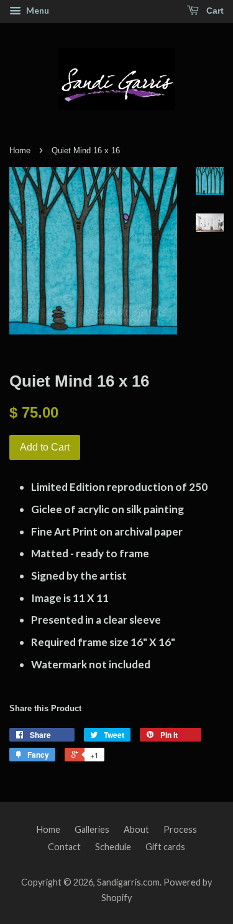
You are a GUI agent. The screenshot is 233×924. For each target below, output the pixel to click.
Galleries (92, 829)
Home (19, 150)
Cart (214, 11)
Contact (64, 846)
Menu (36, 10)
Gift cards (165, 846)
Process (180, 829)
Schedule (113, 846)
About (136, 829)
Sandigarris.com (128, 882)
